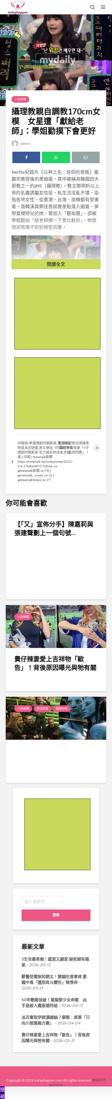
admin (25, 143)
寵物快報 (61, 708)
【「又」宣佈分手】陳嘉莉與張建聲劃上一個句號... (53, 528)
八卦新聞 (20, 99)
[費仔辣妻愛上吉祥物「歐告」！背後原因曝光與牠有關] (56, 626)
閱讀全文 (56, 264)
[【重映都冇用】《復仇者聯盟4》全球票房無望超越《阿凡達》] (56, 718)
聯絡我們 (99, 1080)
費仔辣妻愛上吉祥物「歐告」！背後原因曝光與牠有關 (55, 663)
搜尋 (56, 915)
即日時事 (42, 708)
